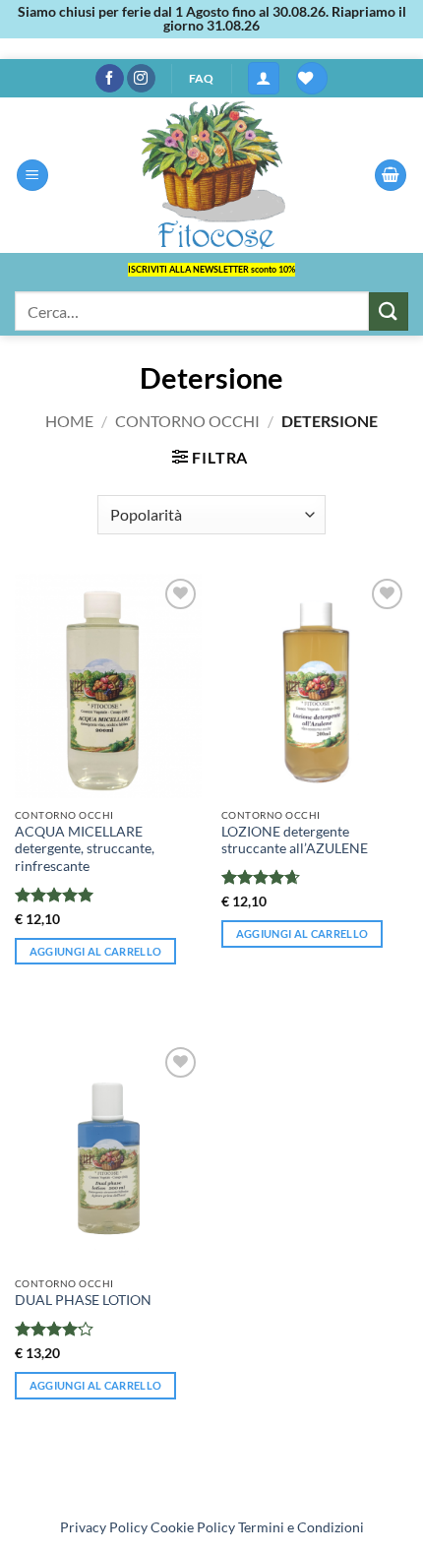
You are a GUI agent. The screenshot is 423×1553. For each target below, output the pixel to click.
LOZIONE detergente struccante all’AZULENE (294, 840)
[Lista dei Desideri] (312, 78)
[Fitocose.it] (211, 175)
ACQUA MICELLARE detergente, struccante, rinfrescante (84, 849)
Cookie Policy (193, 1527)
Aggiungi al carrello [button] (96, 951)
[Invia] (388, 311)
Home (69, 420)
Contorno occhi (187, 420)
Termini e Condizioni (301, 1527)
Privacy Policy (104, 1527)
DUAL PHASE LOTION (83, 1300)
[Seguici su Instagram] (141, 78)
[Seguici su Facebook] (109, 78)
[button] (263, 78)
